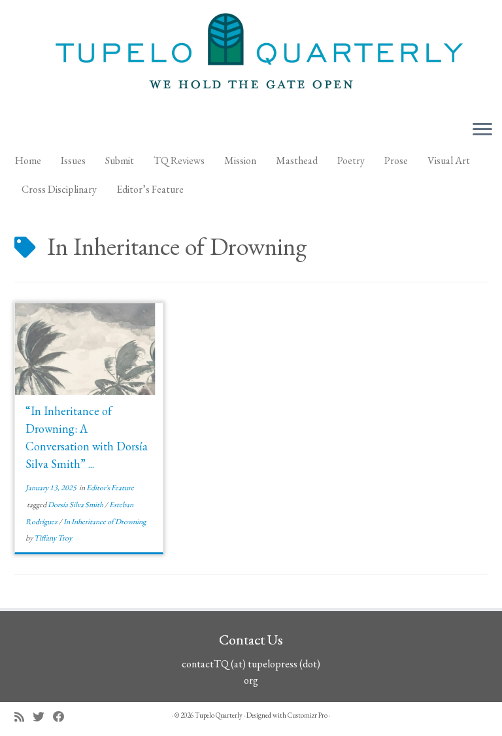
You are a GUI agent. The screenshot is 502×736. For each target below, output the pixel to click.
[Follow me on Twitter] (43, 717)
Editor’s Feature (150, 189)
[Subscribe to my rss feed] (23, 717)
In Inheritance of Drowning (104, 521)
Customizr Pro (307, 715)
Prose (396, 160)
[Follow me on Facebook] (63, 717)
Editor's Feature (110, 487)
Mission (240, 160)
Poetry (351, 160)
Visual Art (448, 160)
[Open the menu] (482, 130)
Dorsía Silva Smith (76, 504)
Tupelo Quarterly (219, 715)
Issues (73, 160)
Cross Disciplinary (59, 189)
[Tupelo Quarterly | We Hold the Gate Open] (251, 55)
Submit (119, 160)
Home (28, 160)
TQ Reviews (179, 160)
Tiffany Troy (53, 538)
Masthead (297, 160)
